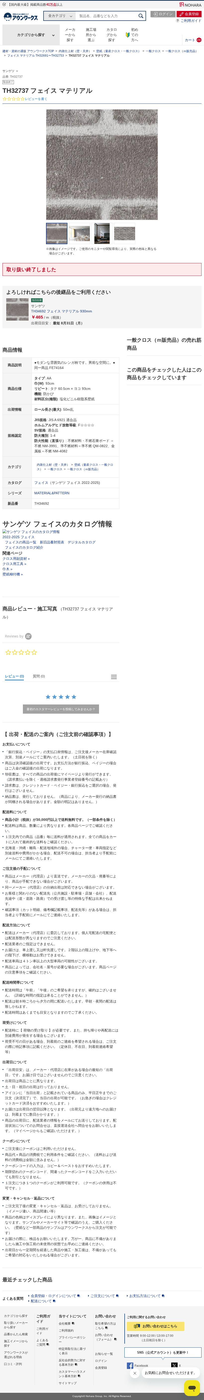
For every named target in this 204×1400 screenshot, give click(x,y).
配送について (41, 1301)
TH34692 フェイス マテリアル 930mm (61, 311)
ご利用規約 (66, 1330)
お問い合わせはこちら (160, 1326)
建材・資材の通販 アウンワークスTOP (28, 51)
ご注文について (103, 1296)
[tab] (16, 677)
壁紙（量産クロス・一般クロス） (118, 51)
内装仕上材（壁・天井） (75, 51)
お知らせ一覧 (104, 1354)
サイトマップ (68, 1383)
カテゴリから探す (31, 35)
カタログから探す (111, 35)
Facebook (141, 1365)
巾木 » (7, 569)
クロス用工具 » (14, 564)
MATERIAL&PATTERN (51, 493)
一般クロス (153, 51)
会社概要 (65, 1323)
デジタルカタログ (82, 542)
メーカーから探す (70, 35)
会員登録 (101, 1367)
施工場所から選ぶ (91, 35)
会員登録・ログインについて (53, 1296)
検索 (141, 16)
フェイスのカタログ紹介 (24, 547)
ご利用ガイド (191, 20)
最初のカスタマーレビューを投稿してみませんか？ (61, 709)
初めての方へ (134, 35)
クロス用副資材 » (16, 559)
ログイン (101, 1361)
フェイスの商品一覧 (20, 542)
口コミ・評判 (13, 1364)
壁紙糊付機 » (12, 574)
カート (193, 40)
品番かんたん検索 (16, 1334)
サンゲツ (8, 71)
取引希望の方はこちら (105, 1326)
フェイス (41, 483)
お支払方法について (145, 1296)
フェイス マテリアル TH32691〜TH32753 (35, 55)
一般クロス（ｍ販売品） (181, 51)
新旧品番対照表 (52, 542)
